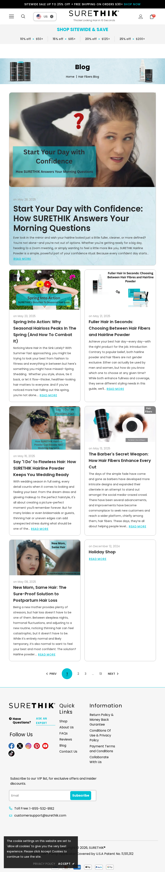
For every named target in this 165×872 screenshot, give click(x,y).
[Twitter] (20, 745)
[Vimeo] (11, 753)
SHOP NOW (132, 4)
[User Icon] (141, 17)
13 (100, 674)
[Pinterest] (36, 745)
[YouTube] (45, 745)
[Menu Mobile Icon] (11, 16)
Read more (22, 259)
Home (70, 77)
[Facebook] (11, 745)
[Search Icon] (23, 17)
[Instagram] (28, 745)
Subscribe (80, 795)
